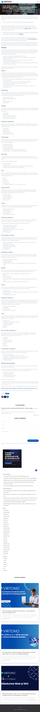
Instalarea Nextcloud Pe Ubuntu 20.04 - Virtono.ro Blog (13, 503)
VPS (4, 568)
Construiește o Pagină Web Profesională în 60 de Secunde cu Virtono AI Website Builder (20, 478)
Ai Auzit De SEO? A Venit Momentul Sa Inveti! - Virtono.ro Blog (17, 408)
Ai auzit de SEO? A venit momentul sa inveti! (28, 498)
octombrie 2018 (6, 549)
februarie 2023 (6, 524)
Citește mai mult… (7, 618)
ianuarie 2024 (5, 514)
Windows (5, 570)
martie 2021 (5, 541)
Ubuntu (4, 566)
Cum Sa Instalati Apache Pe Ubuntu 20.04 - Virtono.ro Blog (14, 490)
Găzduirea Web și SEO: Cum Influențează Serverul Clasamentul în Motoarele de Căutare (19, 480)
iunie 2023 (5, 520)
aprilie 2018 (5, 553)
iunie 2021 (5, 539)
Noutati (7, 393)
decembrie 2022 (6, 528)
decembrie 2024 (6, 512)
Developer (5, 558)
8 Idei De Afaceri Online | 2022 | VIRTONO (11, 498)
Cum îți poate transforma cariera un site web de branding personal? (16, 476)
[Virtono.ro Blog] (7, 2)
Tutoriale (5, 564)
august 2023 (5, 518)
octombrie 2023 (6, 516)
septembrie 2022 (6, 532)
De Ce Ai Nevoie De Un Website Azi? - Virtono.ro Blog (13, 494)
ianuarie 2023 (5, 526)
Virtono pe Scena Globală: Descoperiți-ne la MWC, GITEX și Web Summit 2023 (18, 485)
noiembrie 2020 (6, 545)
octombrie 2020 (6, 547)
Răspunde (36, 415)
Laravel (4, 560)
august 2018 (5, 551)
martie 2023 (5, 522)
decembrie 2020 (6, 543)
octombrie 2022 (6, 530)
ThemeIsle (24, 709)
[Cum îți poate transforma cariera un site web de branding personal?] (20, 595)
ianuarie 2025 (5, 510)
